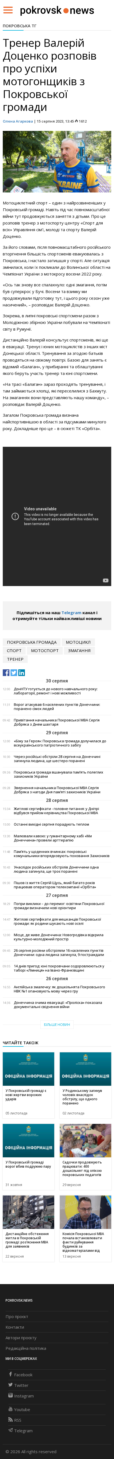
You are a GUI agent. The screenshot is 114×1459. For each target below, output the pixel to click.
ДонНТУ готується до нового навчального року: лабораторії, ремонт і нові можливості (56, 691)
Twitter (21, 1385)
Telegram (71, 612)
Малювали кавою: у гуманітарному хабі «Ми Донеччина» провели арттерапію (53, 838)
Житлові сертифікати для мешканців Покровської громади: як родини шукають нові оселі (57, 921)
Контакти (15, 1327)
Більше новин (57, 1024)
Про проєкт (17, 1316)
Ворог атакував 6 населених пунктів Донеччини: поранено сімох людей (57, 706)
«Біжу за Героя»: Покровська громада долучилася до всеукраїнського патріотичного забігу (60, 743)
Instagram (24, 1396)
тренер (15, 659)
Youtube (22, 1409)
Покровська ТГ (20, 25)
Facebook (23, 1374)
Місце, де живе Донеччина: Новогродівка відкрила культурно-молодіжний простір (58, 937)
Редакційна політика (26, 1348)
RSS (17, 1420)
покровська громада (31, 642)
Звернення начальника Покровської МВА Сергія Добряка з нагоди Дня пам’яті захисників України (57, 790)
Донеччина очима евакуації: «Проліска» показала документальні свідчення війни (58, 1005)
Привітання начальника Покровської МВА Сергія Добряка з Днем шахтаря (57, 722)
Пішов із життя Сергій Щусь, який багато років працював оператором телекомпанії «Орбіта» (55, 885)
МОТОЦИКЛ (78, 642)
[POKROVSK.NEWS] (57, 9)
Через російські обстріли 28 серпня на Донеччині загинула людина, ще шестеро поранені (57, 759)
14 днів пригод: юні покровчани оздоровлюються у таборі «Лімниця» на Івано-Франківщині (59, 968)
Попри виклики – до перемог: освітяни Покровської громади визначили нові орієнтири (59, 906)
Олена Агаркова (18, 121)
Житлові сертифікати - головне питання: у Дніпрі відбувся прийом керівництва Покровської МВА (56, 811)
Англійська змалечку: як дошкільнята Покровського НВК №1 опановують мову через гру (59, 989)
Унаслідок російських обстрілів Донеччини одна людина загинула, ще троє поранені (56, 869)
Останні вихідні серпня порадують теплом (51, 824)
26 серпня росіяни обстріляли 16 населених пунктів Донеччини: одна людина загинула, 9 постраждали (59, 952)
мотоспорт (45, 650)
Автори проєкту (21, 1337)
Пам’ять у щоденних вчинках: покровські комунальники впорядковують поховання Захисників (62, 854)
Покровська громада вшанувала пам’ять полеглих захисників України (58, 774)
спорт (14, 650)
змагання (79, 650)
